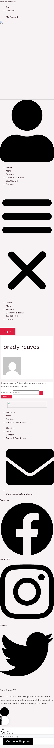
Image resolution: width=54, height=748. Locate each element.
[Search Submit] (41, 393)
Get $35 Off (12, 181)
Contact (10, 184)
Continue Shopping (18, 741)
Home (9, 167)
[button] (27, 243)
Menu (8, 170)
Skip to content (8, 1)
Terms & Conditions (16, 422)
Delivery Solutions (15, 177)
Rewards (10, 174)
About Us (10, 412)
